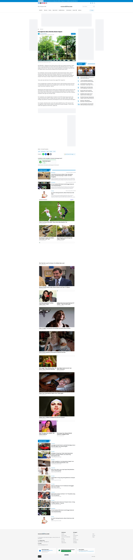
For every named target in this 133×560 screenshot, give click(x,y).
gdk (39, 151)
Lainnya (79, 10)
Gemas (50, 10)
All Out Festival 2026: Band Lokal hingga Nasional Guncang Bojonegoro (62, 184)
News (74, 533)
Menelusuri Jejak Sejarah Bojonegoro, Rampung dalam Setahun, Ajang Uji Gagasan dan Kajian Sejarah (86, 102)
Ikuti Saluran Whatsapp (66, 551)
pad (47, 151)
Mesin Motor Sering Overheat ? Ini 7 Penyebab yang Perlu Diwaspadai (63, 494)
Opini (93, 533)
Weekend (75, 541)
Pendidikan (75, 542)
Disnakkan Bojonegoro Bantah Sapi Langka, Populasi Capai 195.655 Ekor (87, 98)
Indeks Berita (63, 542)
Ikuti (44, 162)
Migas (93, 536)
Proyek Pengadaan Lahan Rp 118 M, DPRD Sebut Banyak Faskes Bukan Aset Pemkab (86, 104)
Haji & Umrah (55, 10)
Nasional (41, 29)
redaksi (62, 533)
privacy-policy (64, 535)
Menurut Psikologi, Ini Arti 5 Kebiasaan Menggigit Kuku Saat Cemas (62, 486)
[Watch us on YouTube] (44, 3)
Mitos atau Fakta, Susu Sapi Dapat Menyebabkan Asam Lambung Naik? (62, 470)
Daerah (40, 10)
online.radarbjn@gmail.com (43, 544)
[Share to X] (48, 154)
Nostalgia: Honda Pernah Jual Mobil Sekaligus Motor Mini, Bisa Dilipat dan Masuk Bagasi (63, 445)
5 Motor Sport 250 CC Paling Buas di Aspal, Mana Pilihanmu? (87, 78)
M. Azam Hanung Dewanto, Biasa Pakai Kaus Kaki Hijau (62, 193)
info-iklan (63, 539)
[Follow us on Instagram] (42, 3)
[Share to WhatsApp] (43, 154)
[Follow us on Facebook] (39, 3)
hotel (54, 151)
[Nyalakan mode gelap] (94, 3)
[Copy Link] (51, 154)
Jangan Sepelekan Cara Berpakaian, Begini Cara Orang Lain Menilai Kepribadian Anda (62, 462)
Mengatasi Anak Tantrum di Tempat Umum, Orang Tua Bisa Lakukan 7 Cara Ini (63, 502)
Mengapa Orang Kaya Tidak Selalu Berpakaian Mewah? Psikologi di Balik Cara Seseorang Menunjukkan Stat (62, 454)
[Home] (38, 29)
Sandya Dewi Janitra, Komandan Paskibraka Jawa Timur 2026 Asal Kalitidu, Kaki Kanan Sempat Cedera (86, 73)
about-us (63, 541)
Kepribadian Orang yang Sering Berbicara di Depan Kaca (63, 478)
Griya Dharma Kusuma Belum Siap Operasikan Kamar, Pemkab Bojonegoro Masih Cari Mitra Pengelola (62, 175)
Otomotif (53, 443)
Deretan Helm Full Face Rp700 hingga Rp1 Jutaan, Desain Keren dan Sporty (86, 91)
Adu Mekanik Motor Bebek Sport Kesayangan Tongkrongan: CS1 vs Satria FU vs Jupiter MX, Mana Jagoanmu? (86, 85)
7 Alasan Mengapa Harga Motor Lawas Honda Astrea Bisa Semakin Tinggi (86, 81)
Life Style (52, 451)
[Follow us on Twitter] (40, 3)
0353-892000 (40, 541)
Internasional (68, 10)
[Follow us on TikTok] (46, 3)
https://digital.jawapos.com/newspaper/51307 (86, 551)
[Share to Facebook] (46, 154)
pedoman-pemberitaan (65, 536)
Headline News (61, 10)
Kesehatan (53, 467)
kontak (62, 538)
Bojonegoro (53, 172)
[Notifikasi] (93, 3)
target (51, 151)
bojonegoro (43, 151)
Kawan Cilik (75, 10)
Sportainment (75, 539)
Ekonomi (45, 10)
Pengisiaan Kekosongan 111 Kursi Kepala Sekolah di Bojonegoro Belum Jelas (86, 94)
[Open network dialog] (91, 3)
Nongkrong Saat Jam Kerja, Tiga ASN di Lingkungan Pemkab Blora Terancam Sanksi (86, 88)
